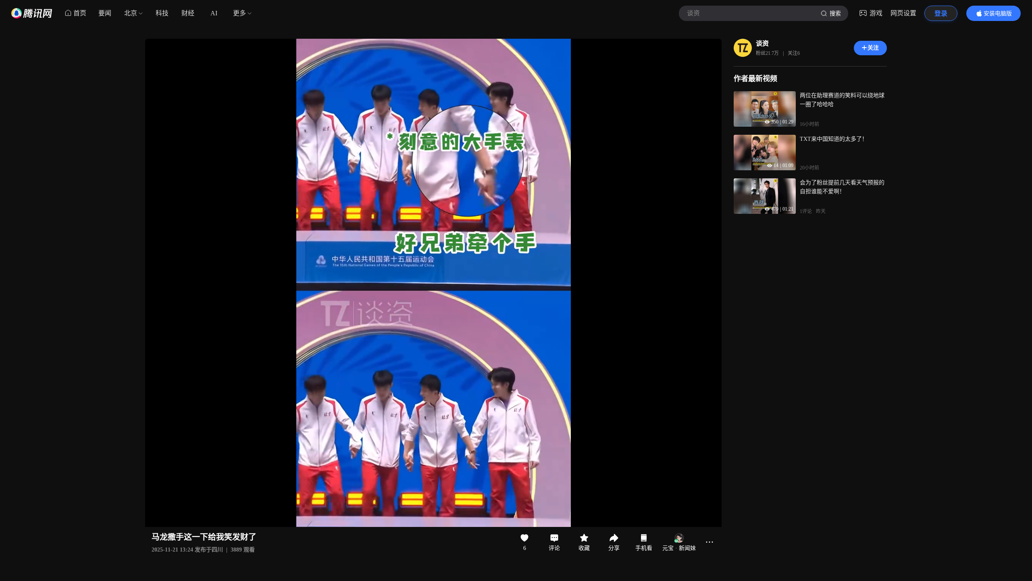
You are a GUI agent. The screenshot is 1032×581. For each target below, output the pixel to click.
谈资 (762, 43)
